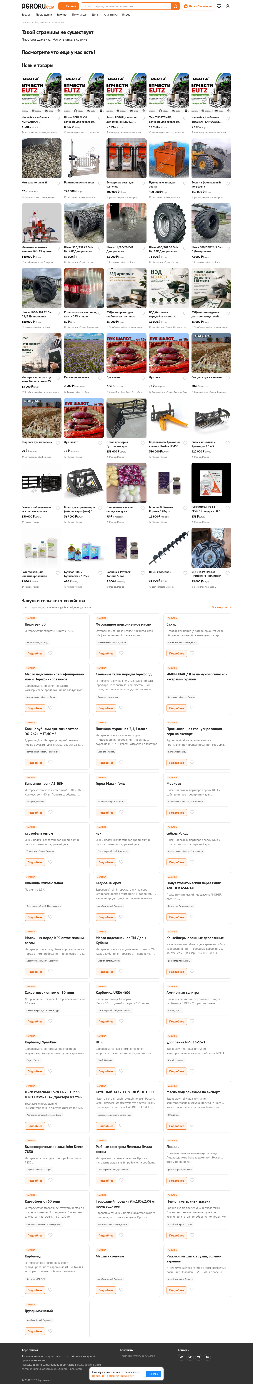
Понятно (153, 1373)
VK (181, 1357)
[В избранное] (57, 119)
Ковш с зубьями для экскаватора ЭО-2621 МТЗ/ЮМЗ (52, 731)
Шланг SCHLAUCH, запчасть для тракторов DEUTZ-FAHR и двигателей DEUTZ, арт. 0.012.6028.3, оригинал (79, 119)
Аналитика (111, 14)
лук (98, 833)
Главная (26, 22)
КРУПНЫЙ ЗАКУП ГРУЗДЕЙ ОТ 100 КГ (126, 1092)
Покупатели (79, 14)
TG (198, 1357)
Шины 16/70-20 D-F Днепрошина (119, 249)
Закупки (62, 14)
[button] (175, 6)
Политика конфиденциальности (61, 1369)
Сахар (171, 624)
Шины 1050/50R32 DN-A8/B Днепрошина (37, 314)
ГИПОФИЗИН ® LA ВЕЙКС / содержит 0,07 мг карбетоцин (207, 509)
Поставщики (44, 14)
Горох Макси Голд (110, 783)
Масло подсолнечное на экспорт (193, 1092)
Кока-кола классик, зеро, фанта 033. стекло (80, 314)
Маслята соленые (110, 1256)
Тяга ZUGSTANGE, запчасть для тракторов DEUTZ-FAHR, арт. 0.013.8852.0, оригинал (164, 119)
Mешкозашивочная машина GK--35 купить (37, 249)
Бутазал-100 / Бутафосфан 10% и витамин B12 (76, 574)
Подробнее (35, 653)
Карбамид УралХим (40, 1042)
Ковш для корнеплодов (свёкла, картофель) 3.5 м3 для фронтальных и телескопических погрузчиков (79, 509)
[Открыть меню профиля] (227, 6)
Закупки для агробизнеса (49, 22)
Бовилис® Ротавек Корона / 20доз (161, 509)
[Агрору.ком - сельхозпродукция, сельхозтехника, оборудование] (38, 6)
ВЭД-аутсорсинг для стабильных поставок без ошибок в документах (120, 314)
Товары (26, 14)
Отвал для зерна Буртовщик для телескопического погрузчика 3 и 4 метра (121, 444)
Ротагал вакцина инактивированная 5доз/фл (34, 574)
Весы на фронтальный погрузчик (206, 184)
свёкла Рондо (178, 833)
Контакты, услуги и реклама (138, 1356)
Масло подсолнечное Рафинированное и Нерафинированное (54, 677)
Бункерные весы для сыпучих (120, 184)
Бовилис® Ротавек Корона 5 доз (118, 574)
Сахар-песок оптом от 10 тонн (49, 992)
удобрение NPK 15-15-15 (187, 1042)
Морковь (174, 783)
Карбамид (33, 1256)
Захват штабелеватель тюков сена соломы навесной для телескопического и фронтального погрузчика (36, 509)
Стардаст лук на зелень (207, 377)
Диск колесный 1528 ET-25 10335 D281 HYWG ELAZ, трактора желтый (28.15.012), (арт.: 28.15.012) (53, 1097)
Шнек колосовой (160, 572)
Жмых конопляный (34, 182)
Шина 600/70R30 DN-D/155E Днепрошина (163, 249)
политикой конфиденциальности (113, 1376)
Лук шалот (113, 377)
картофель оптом (39, 833)
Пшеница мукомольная (44, 883)
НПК (99, 1042)
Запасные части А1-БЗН (44, 783)
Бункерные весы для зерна (162, 184)
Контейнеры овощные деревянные (195, 937)
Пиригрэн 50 (35, 624)
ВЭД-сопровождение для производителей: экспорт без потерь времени (205, 314)
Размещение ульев (76, 377)
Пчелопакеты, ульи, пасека (188, 1201)
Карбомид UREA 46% (113, 992)
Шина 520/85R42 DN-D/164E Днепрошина (78, 249)
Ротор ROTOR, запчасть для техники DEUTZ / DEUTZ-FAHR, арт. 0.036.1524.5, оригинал (121, 119)
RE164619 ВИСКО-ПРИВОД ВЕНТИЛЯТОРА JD (207, 574)
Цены (95, 14)
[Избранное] (219, 6)
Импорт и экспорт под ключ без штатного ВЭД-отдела (38, 379)
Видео (126, 14)
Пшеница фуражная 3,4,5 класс (121, 728)
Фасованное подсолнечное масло (123, 624)
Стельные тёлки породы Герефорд (124, 674)
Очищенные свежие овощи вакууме (119, 509)
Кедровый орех (108, 883)
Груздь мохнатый (39, 1310)
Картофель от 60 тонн (42, 1201)
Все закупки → (221, 607)
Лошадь (173, 1146)
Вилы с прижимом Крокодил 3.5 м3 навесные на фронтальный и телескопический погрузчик (204, 444)
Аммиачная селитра (183, 992)
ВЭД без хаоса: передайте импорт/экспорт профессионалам (162, 314)
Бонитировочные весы (79, 182)
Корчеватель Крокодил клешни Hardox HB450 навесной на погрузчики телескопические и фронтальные (165, 444)
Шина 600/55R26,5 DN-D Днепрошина (207, 249)
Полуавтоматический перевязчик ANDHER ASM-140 (194, 885)
